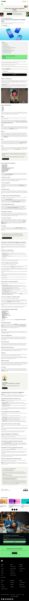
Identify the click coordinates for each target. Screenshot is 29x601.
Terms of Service (12, 594)
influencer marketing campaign (9, 174)
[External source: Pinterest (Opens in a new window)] (12, 599)
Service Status (3, 577)
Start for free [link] (14, 74)
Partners (2, 570)
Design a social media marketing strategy (8, 167)
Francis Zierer (9, 301)
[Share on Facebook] (24, 490)
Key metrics (3, 400)
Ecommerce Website (22, 586)
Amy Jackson (11, 128)
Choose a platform (4, 165)
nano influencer (17, 149)
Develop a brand (4, 166)
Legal (2, 575)
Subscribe (14, 541)
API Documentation (22, 568)
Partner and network (5, 170)
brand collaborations (13, 449)
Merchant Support (12, 566)
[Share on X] (25, 490)
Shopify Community (13, 575)
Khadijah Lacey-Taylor (23, 142)
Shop (2, 582)
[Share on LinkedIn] (27, 490)
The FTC (2, 462)
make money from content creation (20, 319)
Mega (3, 106)
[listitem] (14, 503)
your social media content (7, 442)
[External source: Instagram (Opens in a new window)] (7, 599)
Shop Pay (2, 584)
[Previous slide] (12, 509)
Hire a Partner (12, 570)
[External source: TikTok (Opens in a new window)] (9, 599)
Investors (2, 568)
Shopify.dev (21, 566)
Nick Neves (5, 136)
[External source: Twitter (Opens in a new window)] (3, 599)
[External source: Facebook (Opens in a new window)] (1, 599)
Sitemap (23, 594)
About (2, 566)
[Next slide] (16, 509)
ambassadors (16, 324)
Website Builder (21, 584)
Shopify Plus (3, 586)
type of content (21, 185)
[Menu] (27, 1)
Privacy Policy (18, 594)
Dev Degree (21, 570)
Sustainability (12, 582)
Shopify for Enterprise (4, 588)
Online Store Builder (22, 582)
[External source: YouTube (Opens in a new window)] (5, 599)
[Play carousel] (14, 509)
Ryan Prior (12, 266)
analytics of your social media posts (12, 207)
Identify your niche (4, 164)
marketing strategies (9, 199)
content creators (4, 84)
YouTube (2, 370)
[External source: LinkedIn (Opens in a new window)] (10, 599)
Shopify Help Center (13, 568)
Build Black (11, 584)
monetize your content (18, 227)
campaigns (20, 293)
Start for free (24, 1)
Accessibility (12, 586)
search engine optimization (16, 201)
